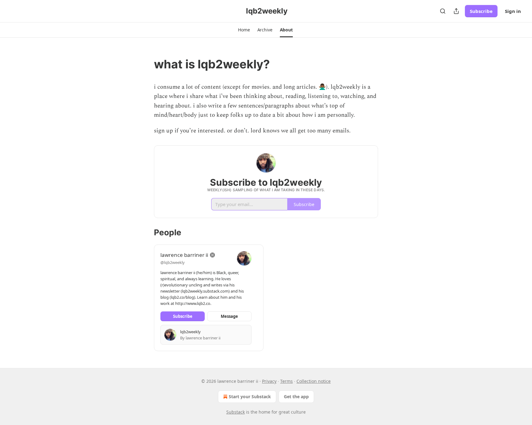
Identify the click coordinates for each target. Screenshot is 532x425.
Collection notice (313, 381)
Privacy (269, 381)
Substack (235, 412)
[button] (243, 29)
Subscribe (481, 11)
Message (229, 316)
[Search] (443, 11)
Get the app (296, 396)
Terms (286, 381)
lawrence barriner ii (184, 254)
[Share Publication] (456, 11)
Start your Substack (250, 396)
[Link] (145, 64)
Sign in (513, 11)
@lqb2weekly (172, 262)
